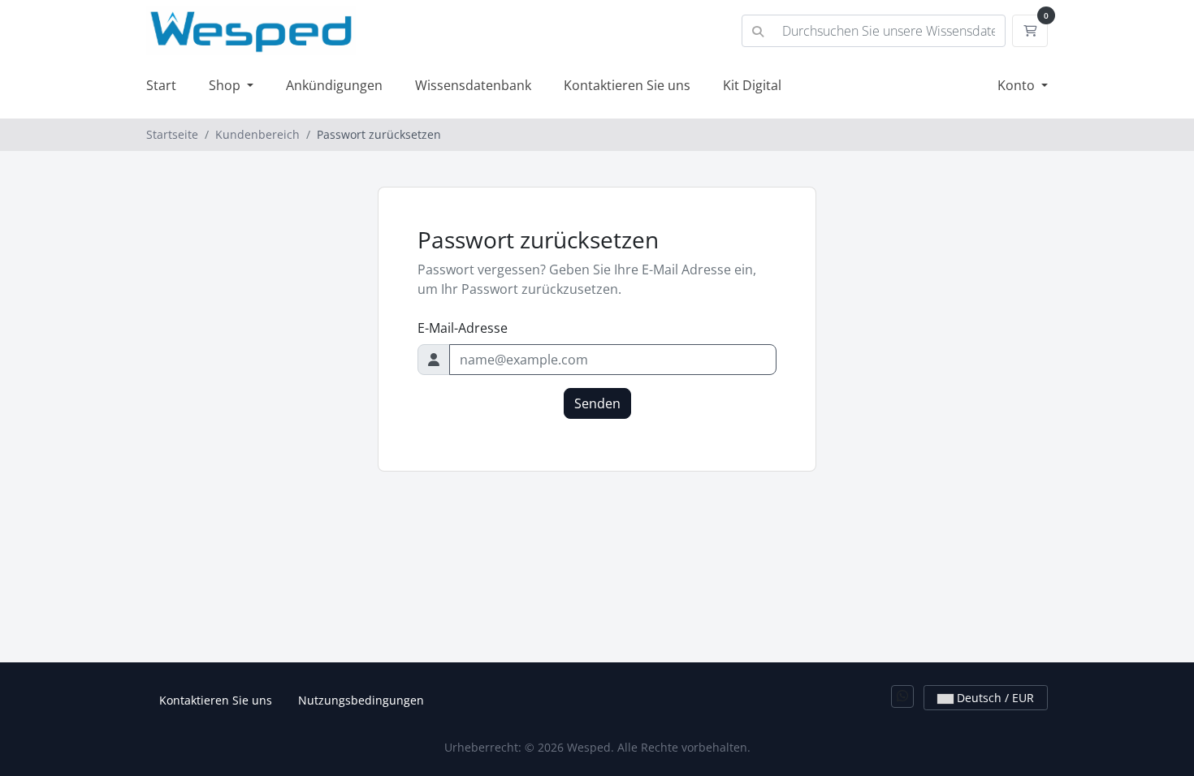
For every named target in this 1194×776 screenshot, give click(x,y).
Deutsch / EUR (994, 697)
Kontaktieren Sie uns (627, 85)
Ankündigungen (334, 85)
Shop (226, 85)
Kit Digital (752, 85)
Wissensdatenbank (473, 85)
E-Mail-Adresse (462, 328)
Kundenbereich (257, 134)
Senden (597, 403)
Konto (1017, 85)
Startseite (172, 134)
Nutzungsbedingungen (361, 700)
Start (161, 85)
